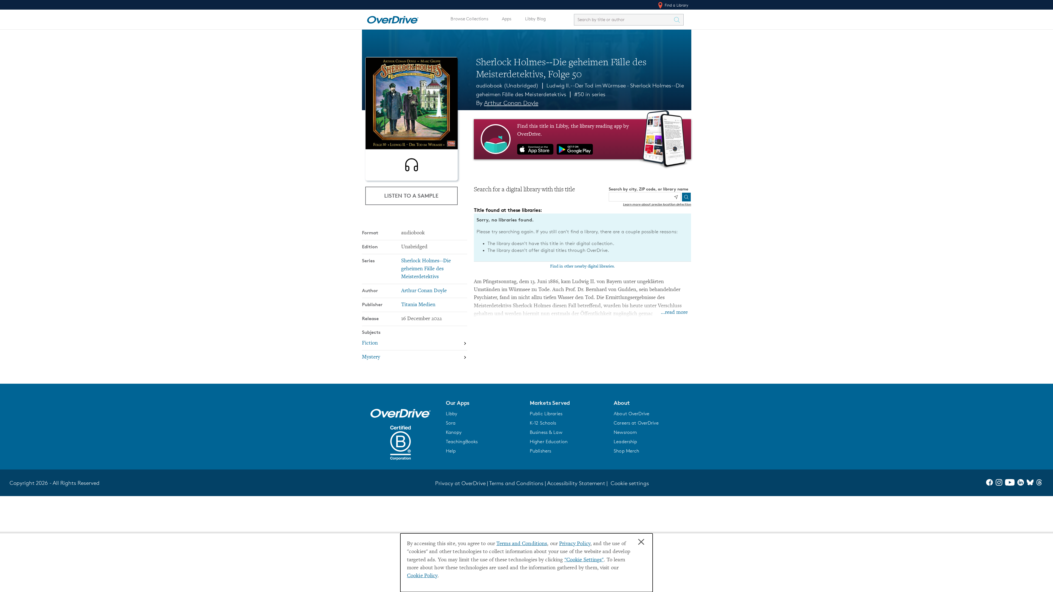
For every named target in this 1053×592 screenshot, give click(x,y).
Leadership (625, 441)
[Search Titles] (678, 19)
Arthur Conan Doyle (511, 102)
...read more (674, 312)
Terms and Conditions (521, 544)
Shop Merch (626, 451)
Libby (451, 413)
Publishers (540, 451)
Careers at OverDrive (636, 423)
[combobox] (623, 19)
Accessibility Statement (576, 483)
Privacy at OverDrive (460, 483)
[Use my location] (676, 197)
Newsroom (625, 432)
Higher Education (549, 441)
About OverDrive (631, 413)
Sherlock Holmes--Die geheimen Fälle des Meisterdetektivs (426, 269)
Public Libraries (546, 413)
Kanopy (454, 432)
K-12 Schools (543, 423)
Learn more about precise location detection (657, 204)
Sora (451, 423)
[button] (484, 403)
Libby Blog (535, 18)
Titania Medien (418, 305)
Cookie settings (630, 483)
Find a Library (676, 5)
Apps (507, 18)
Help (451, 451)
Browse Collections (469, 18)
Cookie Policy (422, 576)
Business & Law (546, 432)
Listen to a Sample (411, 195)
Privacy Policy (574, 544)
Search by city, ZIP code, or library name (648, 189)
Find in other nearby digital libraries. (582, 266)
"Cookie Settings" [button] (584, 560)
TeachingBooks (462, 441)
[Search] (686, 197)
